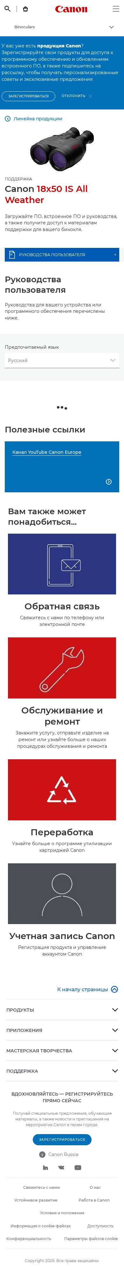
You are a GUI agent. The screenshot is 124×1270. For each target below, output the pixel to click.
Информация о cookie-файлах (40, 1226)
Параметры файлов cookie (91, 1238)
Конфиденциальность (28, 1238)
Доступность (100, 1226)
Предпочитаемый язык (32, 347)
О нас (95, 1187)
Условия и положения (62, 1212)
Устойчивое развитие (36, 1200)
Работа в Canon (94, 1200)
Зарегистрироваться (28, 96)
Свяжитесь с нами (41, 1187)
